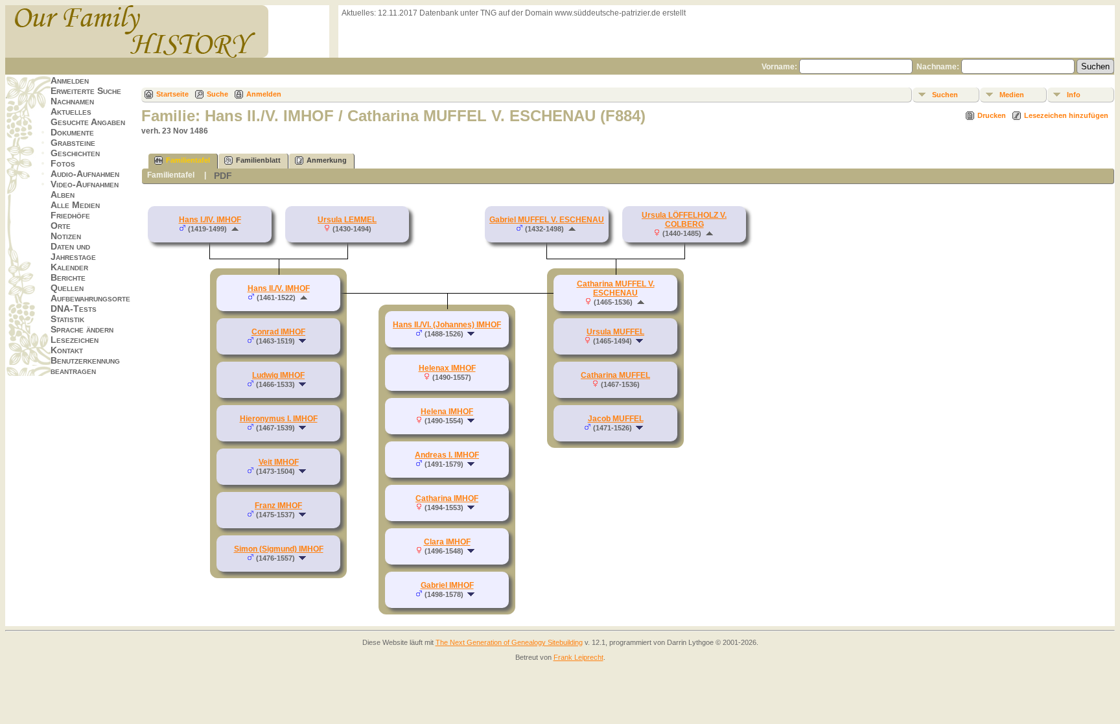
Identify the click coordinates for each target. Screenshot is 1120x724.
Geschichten (75, 153)
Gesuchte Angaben (88, 122)
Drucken (991, 115)
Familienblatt (258, 160)
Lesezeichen (75, 339)
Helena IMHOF (447, 411)
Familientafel (188, 160)
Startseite (172, 94)
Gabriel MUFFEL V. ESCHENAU (546, 219)
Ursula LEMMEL (347, 219)
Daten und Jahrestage (73, 251)
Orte (61, 225)
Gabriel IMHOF (447, 585)
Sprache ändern (82, 329)
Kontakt (67, 350)
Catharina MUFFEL (615, 375)
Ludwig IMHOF (278, 375)
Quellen (67, 288)
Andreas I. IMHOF (447, 455)
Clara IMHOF (447, 541)
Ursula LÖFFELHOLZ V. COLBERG (684, 220)
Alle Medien (75, 205)
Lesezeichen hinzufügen (1066, 115)
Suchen (945, 95)
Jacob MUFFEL (616, 418)
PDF (223, 175)
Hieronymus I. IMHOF (279, 418)
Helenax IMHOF (447, 368)
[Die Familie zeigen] (303, 340)
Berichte (68, 277)
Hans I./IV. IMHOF (210, 219)
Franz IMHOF (278, 505)
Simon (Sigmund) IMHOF (278, 549)
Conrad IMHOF (278, 331)
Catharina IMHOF (446, 498)
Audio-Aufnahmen (85, 174)
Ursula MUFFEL (615, 331)
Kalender (69, 267)
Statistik (67, 319)
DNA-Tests (74, 308)
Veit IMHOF (279, 462)
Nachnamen (72, 101)
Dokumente (72, 132)
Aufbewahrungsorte (90, 298)
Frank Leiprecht (578, 657)
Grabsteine (73, 142)
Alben (63, 194)
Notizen (66, 236)
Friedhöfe (70, 215)
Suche (217, 94)
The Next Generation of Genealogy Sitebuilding (509, 642)
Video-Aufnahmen (85, 184)
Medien (1011, 95)
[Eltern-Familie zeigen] (235, 228)
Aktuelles (71, 111)
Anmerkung (327, 160)
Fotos (63, 163)
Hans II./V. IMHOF (279, 288)
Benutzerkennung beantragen (85, 365)
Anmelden (70, 80)
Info (1073, 95)
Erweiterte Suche (86, 91)
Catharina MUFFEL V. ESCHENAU (616, 288)
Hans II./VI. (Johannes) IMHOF (447, 324)
